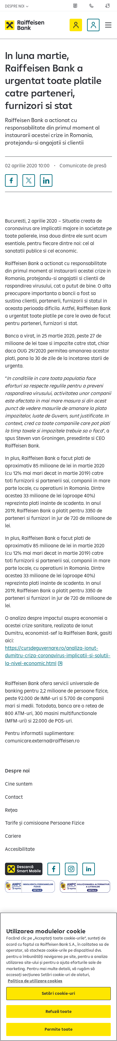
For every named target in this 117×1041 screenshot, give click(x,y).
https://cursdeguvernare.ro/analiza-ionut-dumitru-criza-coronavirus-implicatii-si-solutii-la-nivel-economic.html (57, 655)
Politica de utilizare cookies (35, 980)
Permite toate (59, 1029)
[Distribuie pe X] (28, 180)
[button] (108, 25)
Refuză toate (58, 1011)
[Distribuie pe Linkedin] (46, 180)
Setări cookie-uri (58, 993)
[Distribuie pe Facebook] (11, 180)
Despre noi (15, 6)
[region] (58, 976)
